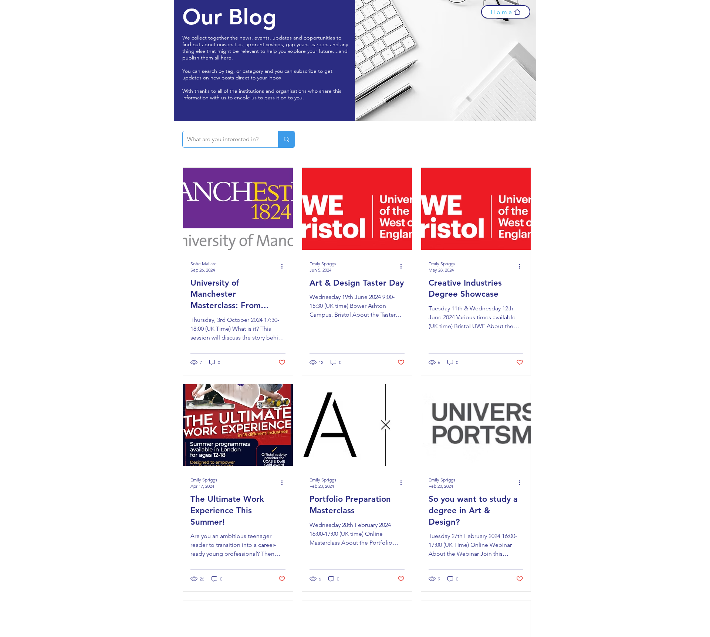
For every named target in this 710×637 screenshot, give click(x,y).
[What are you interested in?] (286, 139)
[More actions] (284, 266)
